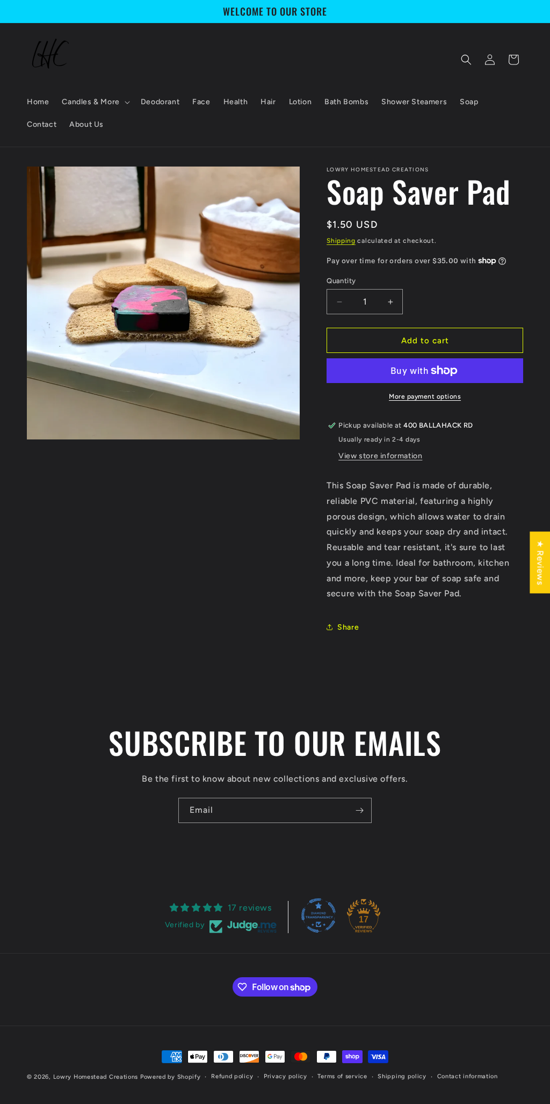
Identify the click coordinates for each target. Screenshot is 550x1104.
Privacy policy (285, 1076)
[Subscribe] (359, 810)
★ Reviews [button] (540, 562)
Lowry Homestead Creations (96, 1076)
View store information (380, 455)
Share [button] (348, 627)
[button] (94, 102)
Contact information (467, 1076)
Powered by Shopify (170, 1076)
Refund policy (232, 1076)
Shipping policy (402, 1076)
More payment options (425, 396)
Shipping (341, 240)
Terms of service (342, 1076)
